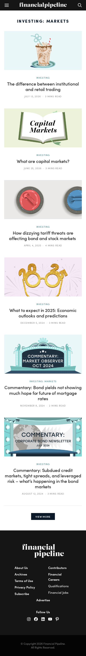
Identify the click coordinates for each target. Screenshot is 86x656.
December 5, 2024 (32, 322)
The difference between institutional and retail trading (43, 86)
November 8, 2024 (32, 405)
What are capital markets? (43, 161)
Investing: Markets (43, 381)
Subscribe (22, 593)
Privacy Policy (25, 587)
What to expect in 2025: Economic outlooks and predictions (43, 313)
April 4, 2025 (32, 245)
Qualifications (58, 586)
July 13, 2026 (32, 96)
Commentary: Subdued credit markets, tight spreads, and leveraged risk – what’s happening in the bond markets (43, 478)
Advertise (43, 600)
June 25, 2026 (32, 168)
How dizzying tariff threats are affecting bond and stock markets (43, 235)
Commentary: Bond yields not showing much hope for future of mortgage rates (42, 392)
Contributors (57, 567)
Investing (43, 77)
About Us (21, 567)
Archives (21, 574)
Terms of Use (24, 580)
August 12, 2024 (32, 493)
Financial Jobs (58, 592)
